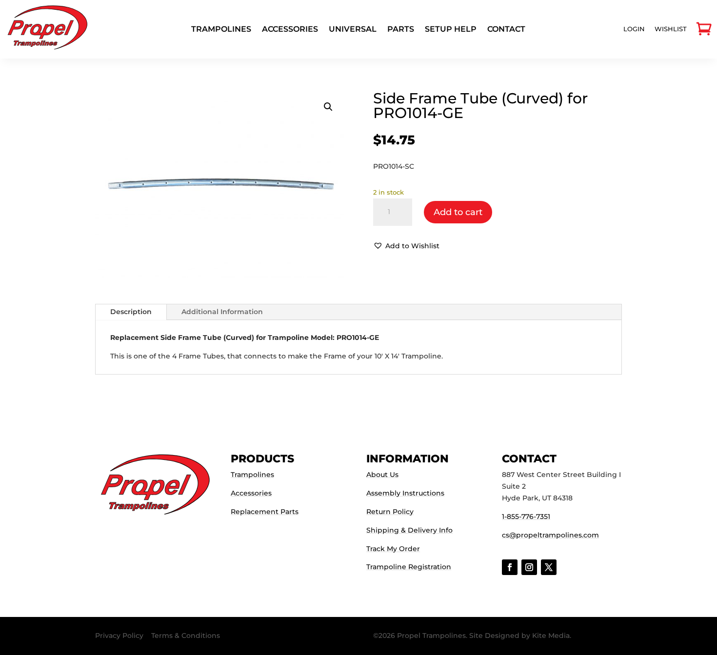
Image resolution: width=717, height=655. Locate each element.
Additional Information (222, 311)
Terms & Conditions (185, 635)
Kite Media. (551, 635)
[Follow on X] (549, 567)
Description (131, 311)
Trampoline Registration (408, 566)
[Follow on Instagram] (529, 567)
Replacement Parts (265, 511)
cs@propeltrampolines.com (550, 535)
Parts (400, 30)
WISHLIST (671, 29)
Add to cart (458, 212)
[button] (328, 107)
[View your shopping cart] (704, 29)
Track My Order (393, 548)
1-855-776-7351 (526, 516)
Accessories (290, 30)
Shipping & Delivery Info (409, 530)
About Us (382, 474)
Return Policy (390, 511)
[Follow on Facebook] (510, 567)
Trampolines (221, 30)
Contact (506, 30)
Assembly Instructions (405, 493)
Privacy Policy (119, 635)
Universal (353, 30)
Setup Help (451, 30)
